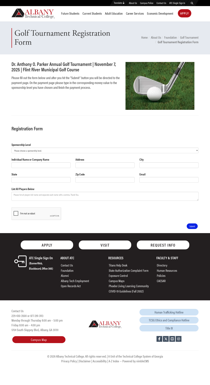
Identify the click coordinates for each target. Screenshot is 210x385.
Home (144, 37)
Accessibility (100, 361)
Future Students (70, 13)
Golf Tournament (189, 37)
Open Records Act (71, 285)
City (141, 159)
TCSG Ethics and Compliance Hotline (169, 320)
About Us (133, 3)
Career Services (135, 13)
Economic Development (160, 13)
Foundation (170, 37)
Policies (161, 275)
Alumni (65, 275)
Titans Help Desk (118, 265)
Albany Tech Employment (75, 280)
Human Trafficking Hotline (169, 312)
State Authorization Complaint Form (128, 270)
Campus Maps (116, 280)
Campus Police (146, 3)
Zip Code (80, 174)
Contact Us (161, 3)
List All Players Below (22, 189)
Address (79, 159)
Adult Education (114, 13)
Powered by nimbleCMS (135, 361)
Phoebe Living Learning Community (129, 285)
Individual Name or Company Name (30, 159)
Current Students (92, 13)
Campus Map (39, 339)
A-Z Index (114, 361)
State (14, 174)
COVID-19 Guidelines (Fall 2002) (126, 291)
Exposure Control (118, 275)
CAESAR (161, 280)
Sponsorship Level (21, 145)
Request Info (163, 245)
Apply (184, 13)
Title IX (169, 328)
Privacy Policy (69, 361)
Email (142, 174)
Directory (162, 265)
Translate (118, 3)
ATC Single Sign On (41, 262)
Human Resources (167, 270)
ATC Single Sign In (177, 3)
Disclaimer (85, 361)
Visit (105, 245)
